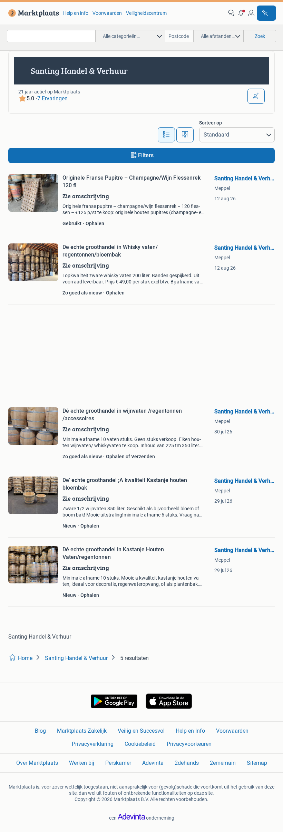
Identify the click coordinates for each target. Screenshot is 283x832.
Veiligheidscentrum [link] (146, 13)
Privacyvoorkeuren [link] (189, 744)
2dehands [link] (187, 763)
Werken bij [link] (81, 763)
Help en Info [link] (190, 731)
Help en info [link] (75, 13)
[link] (32, 13)
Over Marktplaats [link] (37, 763)
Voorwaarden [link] (107, 13)
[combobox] (51, 36)
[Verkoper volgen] (256, 96)
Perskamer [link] (118, 763)
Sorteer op (210, 123)
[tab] (166, 134)
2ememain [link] (223, 763)
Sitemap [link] (257, 763)
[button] (241, 13)
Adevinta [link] (153, 763)
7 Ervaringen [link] (52, 98)
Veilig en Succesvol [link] (141, 731)
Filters (146, 155)
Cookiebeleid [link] (140, 744)
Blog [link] (40, 731)
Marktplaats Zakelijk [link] (82, 731)
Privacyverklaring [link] (93, 744)
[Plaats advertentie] (266, 13)
